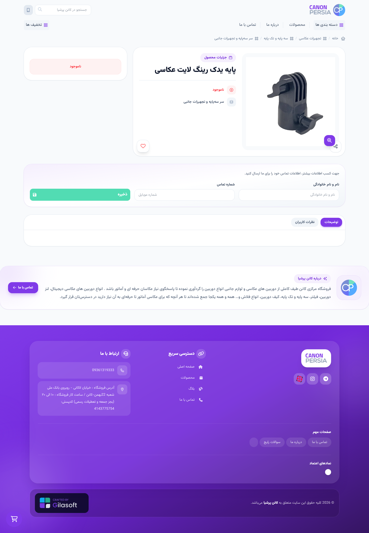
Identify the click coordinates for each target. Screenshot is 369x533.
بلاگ (192, 389)
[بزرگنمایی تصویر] (329, 140)
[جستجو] (40, 10)
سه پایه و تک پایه (276, 38)
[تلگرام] (325, 378)
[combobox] (63, 10)
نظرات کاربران (305, 222)
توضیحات (331, 222)
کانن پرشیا (271, 503)
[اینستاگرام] (312, 378)
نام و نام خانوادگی (326, 184)
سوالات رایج (272, 442)
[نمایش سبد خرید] (14, 519)
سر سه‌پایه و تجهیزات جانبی (233, 38)
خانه (335, 38)
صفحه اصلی (186, 367)
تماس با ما (247, 25)
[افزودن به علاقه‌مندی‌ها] (143, 146)
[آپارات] (299, 378)
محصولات (297, 25)
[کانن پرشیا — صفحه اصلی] (327, 10)
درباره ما (272, 25)
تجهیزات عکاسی (310, 38)
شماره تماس (226, 184)
